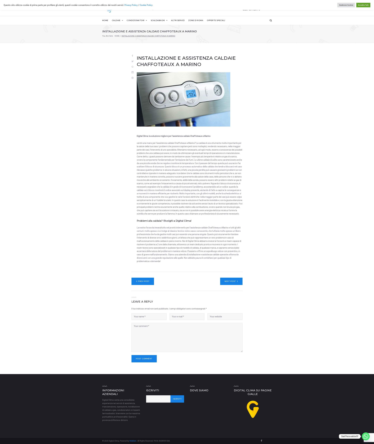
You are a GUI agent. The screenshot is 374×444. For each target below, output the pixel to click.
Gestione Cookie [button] (346, 5)
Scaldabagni (158, 20)
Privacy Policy (131, 5)
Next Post (230, 281)
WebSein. (133, 441)
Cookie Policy (146, 5)
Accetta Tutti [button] (363, 5)
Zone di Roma (195, 20)
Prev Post (143, 281)
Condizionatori (135, 20)
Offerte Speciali (216, 20)
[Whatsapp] (366, 436)
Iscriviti (177, 399)
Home (105, 20)
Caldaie (116, 20)
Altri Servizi (178, 20)
